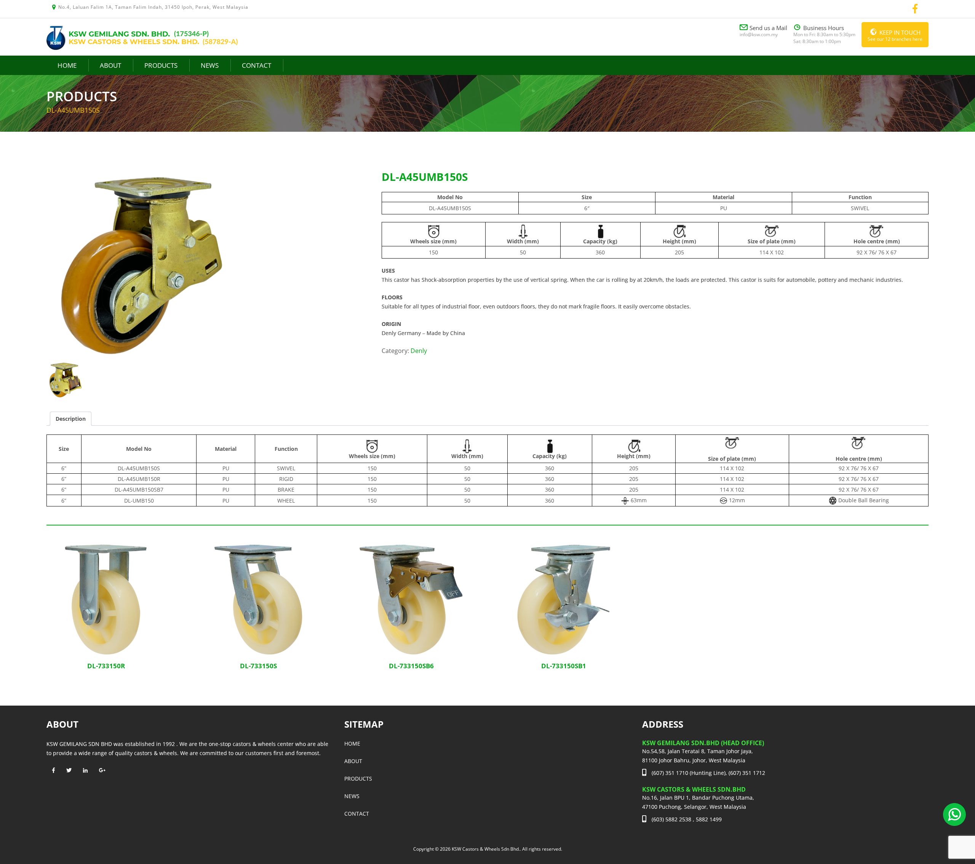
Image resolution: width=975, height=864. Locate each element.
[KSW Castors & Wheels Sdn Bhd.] (142, 37)
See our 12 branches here (895, 35)
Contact (256, 65)
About (110, 65)
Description (71, 418)
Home (67, 65)
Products (160, 65)
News (210, 65)
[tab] (70, 419)
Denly (419, 351)
